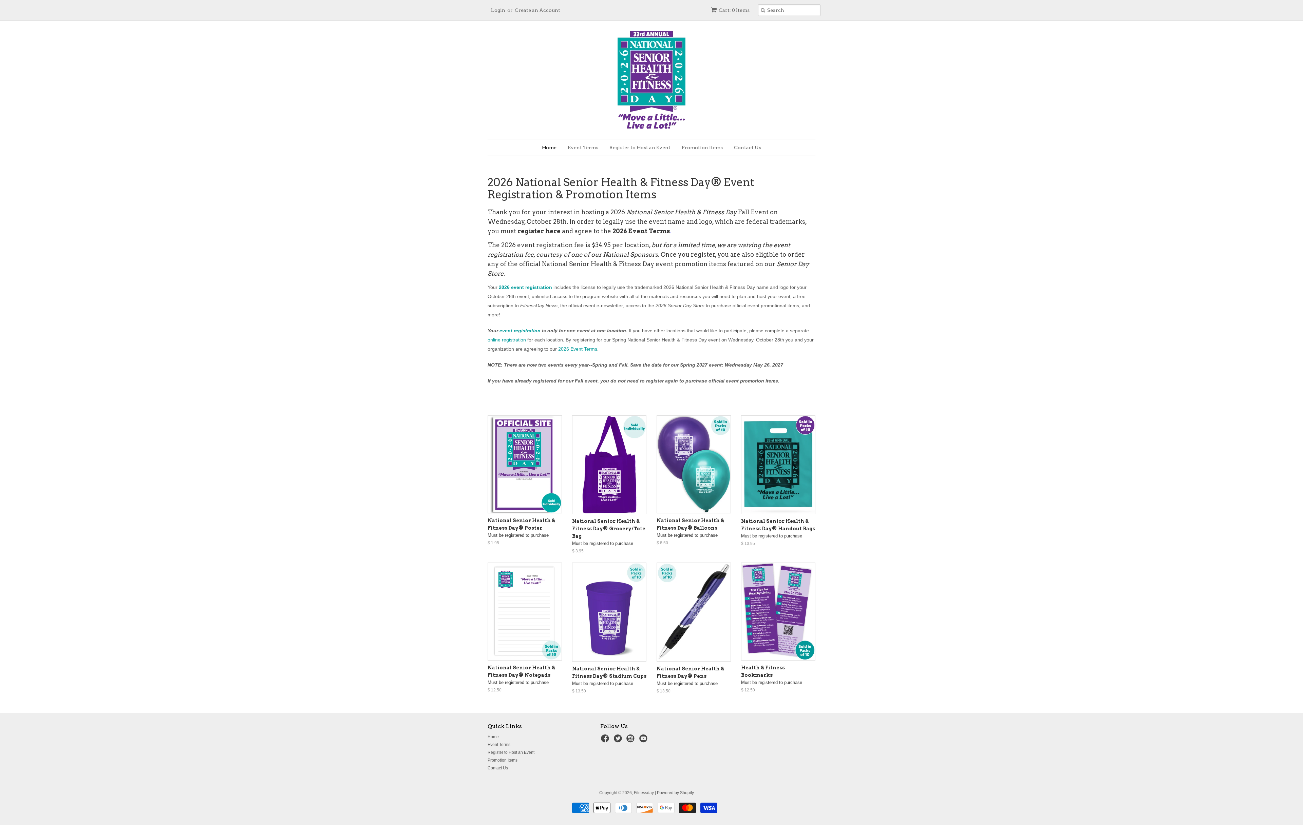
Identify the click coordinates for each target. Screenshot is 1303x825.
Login (498, 10)
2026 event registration (525, 287)
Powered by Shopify (675, 792)
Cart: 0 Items (734, 10)
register (703, 254)
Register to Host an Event (640, 147)
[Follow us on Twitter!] (619, 740)
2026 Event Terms (641, 231)
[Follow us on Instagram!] (631, 740)
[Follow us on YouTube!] (644, 740)
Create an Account (537, 10)
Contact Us (747, 147)
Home (549, 147)
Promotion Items (702, 147)
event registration (520, 330)
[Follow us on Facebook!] (606, 740)
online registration (507, 339)
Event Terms (583, 147)
